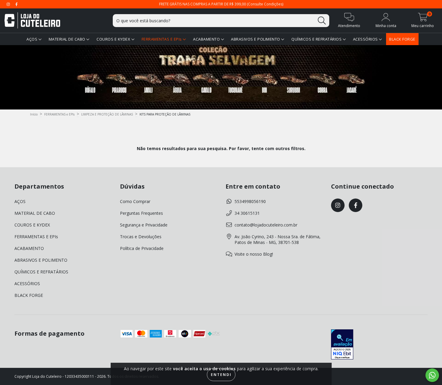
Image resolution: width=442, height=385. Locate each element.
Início (34, 114)
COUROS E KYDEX (114, 39)
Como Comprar (135, 201)
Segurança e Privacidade (143, 225)
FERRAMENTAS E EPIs (162, 39)
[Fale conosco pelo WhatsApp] (432, 375)
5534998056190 (250, 201)
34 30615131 (247, 213)
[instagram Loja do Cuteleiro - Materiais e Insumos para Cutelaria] (9, 4)
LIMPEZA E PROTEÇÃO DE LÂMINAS (107, 114)
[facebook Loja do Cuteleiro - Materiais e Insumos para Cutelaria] (16, 4)
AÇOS (32, 39)
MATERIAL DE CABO (68, 39)
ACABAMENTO (207, 39)
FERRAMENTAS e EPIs (59, 114)
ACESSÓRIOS (366, 39)
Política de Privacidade (142, 248)
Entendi (221, 374)
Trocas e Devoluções (140, 236)
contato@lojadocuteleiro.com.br (266, 225)
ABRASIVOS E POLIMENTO (256, 39)
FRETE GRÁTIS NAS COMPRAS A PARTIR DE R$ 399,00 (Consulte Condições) (221, 4)
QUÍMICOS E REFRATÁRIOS (317, 39)
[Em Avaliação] (342, 345)
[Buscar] (322, 21)
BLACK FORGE (402, 39)
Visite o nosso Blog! (254, 254)
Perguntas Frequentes (141, 213)
